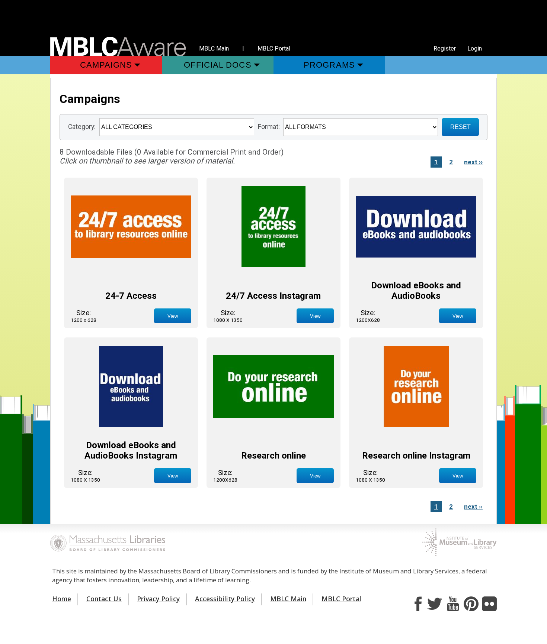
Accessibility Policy (225, 598)
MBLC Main (214, 48)
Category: (82, 126)
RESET (460, 127)
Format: (269, 126)
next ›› (473, 162)
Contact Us (104, 598)
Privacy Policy (158, 598)
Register (445, 48)
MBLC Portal (273, 48)
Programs (329, 64)
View (172, 316)
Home (61, 598)
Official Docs (217, 64)
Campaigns (106, 64)
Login (474, 48)
